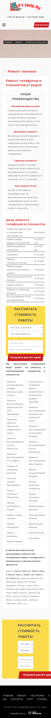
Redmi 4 (14, 578)
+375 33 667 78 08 (35, 17)
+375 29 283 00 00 (15, 17)
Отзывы (42, 699)
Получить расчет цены (25, 357)
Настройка (37, 695)
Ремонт (18, 42)
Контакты (17, 699)
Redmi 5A (29, 574)
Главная (8, 42)
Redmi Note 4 (15, 574)
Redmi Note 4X (22, 571)
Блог (30, 699)
